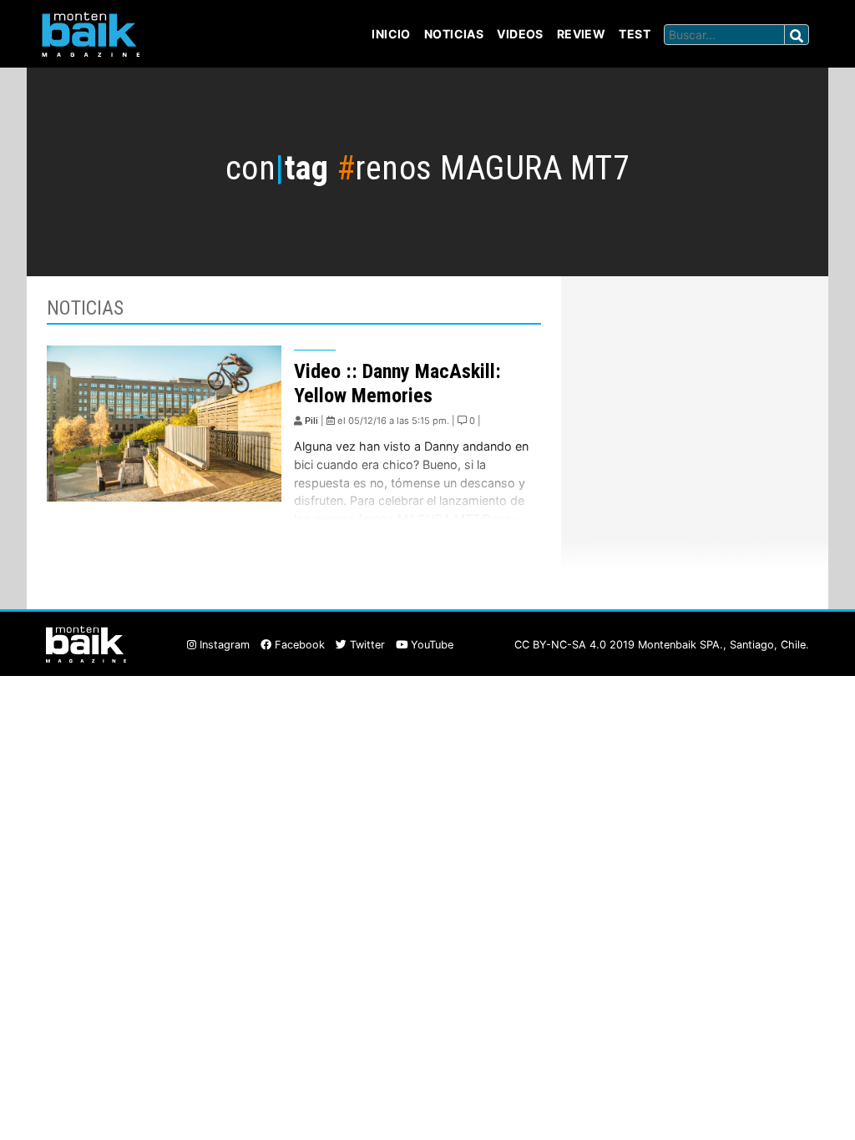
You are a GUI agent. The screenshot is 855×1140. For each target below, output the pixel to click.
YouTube (430, 644)
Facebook (298, 644)
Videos (520, 34)
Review (581, 34)
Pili (311, 420)
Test (634, 34)
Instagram (223, 644)
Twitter (366, 644)
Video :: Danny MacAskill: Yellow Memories (397, 383)
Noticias (453, 34)
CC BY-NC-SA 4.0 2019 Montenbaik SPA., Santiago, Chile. (661, 644)
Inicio (391, 34)
